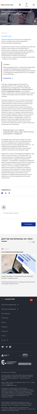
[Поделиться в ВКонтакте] (4, 193)
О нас (3, 340)
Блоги (3, 322)
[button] (33, 244)
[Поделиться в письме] (2, 193)
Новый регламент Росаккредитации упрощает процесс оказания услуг (17, 277)
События (4, 318)
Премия (4, 327)
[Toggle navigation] (19, 5)
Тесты (3, 336)
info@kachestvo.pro (11, 385)
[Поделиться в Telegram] (8, 193)
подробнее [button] (7, 78)
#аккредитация (6, 36)
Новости (4, 331)
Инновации (5, 313)
